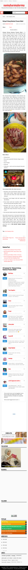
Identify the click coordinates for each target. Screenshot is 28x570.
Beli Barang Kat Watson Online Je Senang (12, 254)
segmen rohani (15, 560)
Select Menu (1, 12)
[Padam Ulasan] (24, 273)
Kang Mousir (10, 568)
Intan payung (4, 560)
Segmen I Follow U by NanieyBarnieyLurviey (11, 526)
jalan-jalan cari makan (7, 558)
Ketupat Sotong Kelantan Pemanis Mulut (12, 249)
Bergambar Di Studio (6, 524)
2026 (4, 539)
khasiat (18, 562)
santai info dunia (17, 558)
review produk (6, 555)
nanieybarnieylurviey (14, 5)
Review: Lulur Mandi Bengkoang (9, 530)
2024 (4, 545)
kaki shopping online (9, 231)
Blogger (24, 568)
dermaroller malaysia (6, 562)
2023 (4, 548)
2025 (4, 542)
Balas (5, 278)
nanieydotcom (9, 23)
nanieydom (18, 555)
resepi (13, 555)
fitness (9, 560)
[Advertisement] (14, 485)
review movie (13, 562)
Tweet (10, 27)
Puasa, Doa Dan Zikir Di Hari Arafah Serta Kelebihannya (20, 239)
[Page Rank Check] (14, 516)
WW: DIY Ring (5, 521)
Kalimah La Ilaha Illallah (7, 533)
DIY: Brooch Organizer (7, 528)
